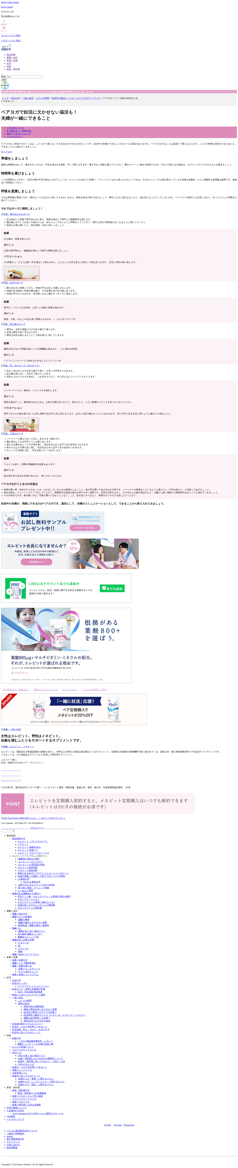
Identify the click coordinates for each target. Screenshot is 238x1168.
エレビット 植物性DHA (29, 847)
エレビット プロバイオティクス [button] (33, 853)
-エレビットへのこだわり (30, 862)
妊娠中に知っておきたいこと (26, 1076)
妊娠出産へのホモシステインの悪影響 (36, 905)
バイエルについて (15, 1119)
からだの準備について (23, 1047)
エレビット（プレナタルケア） (33, 841)
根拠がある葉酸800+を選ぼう (26, 893)
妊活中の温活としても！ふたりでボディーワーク (76, 98)
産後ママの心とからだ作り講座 (27, 1096)
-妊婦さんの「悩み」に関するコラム (36, 1084)
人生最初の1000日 (15, 1110)
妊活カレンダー (20, 983)
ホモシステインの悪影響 (30, 908)
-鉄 (19, 945)
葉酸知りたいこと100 (28, 937)
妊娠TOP (16, 1038)
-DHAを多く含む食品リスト (31, 1055)
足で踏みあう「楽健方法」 (20, 131)
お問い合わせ (13, 1145)
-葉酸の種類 (23, 919)
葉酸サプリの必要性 (22, 917)
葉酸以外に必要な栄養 (23, 940)
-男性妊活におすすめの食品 (36, 1021)
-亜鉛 (20, 951)
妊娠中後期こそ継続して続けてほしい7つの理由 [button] (41, 876)
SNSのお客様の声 (31, 882)
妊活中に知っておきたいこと (26, 1032)
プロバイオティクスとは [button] (24, 1050)
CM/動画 (11, 1116)
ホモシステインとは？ (29, 899)
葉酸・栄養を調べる (22, 966)
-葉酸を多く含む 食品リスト (31, 931)
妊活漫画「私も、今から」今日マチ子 (31, 1029)
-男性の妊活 (23, 1003)
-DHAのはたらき (26, 1064)
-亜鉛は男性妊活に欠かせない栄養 (40, 1009)
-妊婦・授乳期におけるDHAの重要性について (40, 1058)
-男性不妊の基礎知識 (33, 1006)
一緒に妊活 (27, 98)
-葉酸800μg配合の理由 (28, 859)
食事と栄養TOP (19, 960)
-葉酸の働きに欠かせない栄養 (32, 922)
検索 (3, 77)
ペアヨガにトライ (15, 128)
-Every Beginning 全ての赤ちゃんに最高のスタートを (37, 1113)
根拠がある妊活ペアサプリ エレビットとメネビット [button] (43, 873)
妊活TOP (15, 98)
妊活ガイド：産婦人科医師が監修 (28, 989)
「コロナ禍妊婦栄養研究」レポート (35, 1041)
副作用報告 (12, 1148)
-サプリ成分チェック (28, 972)
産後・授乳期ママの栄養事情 (32, 1093)
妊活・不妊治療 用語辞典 (30, 992)
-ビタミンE (23, 948)
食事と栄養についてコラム (25, 974)
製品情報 (11, 54)
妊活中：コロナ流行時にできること (29, 1026)
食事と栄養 (12, 60)
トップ (5, 98)
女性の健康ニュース (16, 1108)
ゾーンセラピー (14, 136)
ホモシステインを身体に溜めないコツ (36, 902)
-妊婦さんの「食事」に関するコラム (36, 1079)
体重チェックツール (22, 1070)
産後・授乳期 (13, 69)
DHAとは (16, 1053)
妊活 (9, 63)
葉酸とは (16, 928)
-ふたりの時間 (25, 1000)
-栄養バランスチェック (29, 969)
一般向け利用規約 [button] (15, 1133)
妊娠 (9, 66)
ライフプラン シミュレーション (33, 986)
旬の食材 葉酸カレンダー (30, 934)
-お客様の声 (23, 879)
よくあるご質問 (25, 890)
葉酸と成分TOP (19, 914)
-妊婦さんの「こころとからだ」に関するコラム (41, 1081)
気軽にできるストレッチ (19, 133)
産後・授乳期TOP (21, 1090)
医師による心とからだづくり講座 (28, 995)
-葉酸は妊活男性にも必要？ (36, 1018)
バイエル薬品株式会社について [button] (22, 1131)
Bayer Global (7, 7)
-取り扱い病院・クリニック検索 (33, 888)
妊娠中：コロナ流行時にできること (29, 1067)
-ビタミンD (23, 943)
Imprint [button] (10, 1136)
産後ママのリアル (21, 1102)
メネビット (23, 844)
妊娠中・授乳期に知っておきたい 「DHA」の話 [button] (41, 1061)
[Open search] (2, 74)
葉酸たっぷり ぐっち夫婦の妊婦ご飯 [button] (35, 1044)
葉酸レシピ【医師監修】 (24, 963)
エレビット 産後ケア (28, 850)
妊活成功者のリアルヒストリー (27, 1024)
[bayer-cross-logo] (5, 88)
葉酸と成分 (12, 57)
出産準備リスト (20, 1073)
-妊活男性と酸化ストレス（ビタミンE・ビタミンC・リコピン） (54, 1015)
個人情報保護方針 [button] (15, 1139)
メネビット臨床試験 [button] (27, 870)
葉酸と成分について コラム (25, 954)
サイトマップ (13, 1142)
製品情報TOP (18, 838)
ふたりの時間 (42, 98)
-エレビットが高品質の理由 (31, 864)
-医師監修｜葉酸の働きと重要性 (33, 925)
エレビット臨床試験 (27, 867)
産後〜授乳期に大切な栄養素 (26, 1105)
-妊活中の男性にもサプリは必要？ (40, 1012)
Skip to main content (10, 2)
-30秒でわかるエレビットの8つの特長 (36, 885)
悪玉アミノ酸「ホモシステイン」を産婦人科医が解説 (44, 896)
